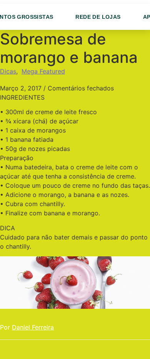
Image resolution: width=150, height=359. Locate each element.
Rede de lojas (97, 17)
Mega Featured (43, 71)
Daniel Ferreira (33, 327)
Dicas (8, 71)
